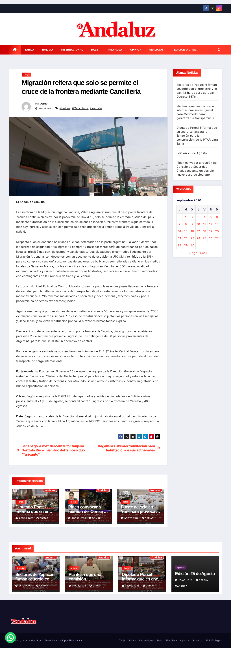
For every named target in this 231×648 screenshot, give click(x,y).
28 (179, 245)
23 (192, 238)
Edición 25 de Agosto (191, 153)
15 (185, 231)
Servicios (156, 49)
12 (210, 224)
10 (198, 224)
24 (198, 238)
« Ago (193, 253)
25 (204, 238)
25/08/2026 (185, 580)
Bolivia (47, 49)
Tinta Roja (114, 49)
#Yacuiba (96, 108)
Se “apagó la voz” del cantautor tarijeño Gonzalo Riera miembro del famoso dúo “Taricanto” (53, 450)
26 (211, 238)
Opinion (135, 49)
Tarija (29, 49)
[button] (219, 50)
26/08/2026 (26, 585)
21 (179, 238)
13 (216, 224)
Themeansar (75, 640)
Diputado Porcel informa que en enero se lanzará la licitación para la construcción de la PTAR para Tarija (197, 135)
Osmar (43, 103)
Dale (94, 49)
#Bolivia (65, 108)
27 (217, 238)
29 (186, 245)
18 (204, 231)
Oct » (203, 253)
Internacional (72, 49)
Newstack (58, 640)
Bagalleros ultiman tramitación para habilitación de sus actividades (126, 448)
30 (192, 245)
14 (179, 231)
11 (204, 224)
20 (217, 231)
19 (210, 231)
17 (198, 231)
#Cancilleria (80, 108)
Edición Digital (185, 49)
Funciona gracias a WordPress (26, 640)
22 (186, 238)
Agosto (180, 567)
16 (192, 231)
